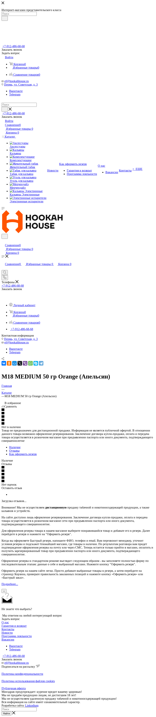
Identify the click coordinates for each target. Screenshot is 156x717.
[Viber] (25, 363)
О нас (5, 622)
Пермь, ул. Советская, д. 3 (21, 84)
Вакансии (8, 639)
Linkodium (31, 705)
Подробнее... (10, 584)
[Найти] (5, 18)
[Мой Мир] (14, 363)
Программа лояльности (17, 636)
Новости (7, 632)
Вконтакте (16, 91)
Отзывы (14, 450)
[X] (20, 363)
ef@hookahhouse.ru (16, 81)
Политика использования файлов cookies (28, 681)
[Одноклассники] (9, 363)
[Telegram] (41, 363)
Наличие (15, 447)
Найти (6, 713)
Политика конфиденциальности (22, 673)
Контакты (8, 629)
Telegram (14, 94)
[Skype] (35, 363)
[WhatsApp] (30, 363)
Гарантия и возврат (14, 625)
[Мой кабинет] (3, 241)
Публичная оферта (14, 688)
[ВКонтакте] (4, 363)
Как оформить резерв (23, 454)
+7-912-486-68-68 (13, 46)
